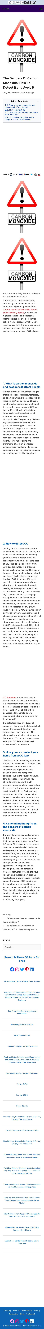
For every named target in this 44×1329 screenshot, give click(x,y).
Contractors (13, 1314)
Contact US (30, 1314)
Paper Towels (22, 1106)
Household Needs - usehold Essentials (22, 1073)
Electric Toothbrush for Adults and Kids (22, 1130)
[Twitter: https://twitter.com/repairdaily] (22, 969)
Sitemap (37, 1311)
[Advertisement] (22, 148)
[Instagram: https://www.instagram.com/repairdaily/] (17, 969)
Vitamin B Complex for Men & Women (22, 1046)
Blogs (8, 914)
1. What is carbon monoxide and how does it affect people (20, 106)
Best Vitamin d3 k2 (22, 1035)
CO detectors (9, 697)
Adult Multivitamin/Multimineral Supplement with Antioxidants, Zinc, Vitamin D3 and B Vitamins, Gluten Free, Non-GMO (22, 1059)
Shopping (7, 1311)
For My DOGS (22, 1095)
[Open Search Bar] (41, 8)
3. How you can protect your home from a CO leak (21, 113)
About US (16, 1311)
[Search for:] (22, 947)
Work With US (27, 1311)
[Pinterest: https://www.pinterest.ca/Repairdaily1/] (26, 969)
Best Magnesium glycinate (22, 1024)
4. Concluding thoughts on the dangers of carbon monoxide (19, 118)
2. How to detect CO (16, 110)
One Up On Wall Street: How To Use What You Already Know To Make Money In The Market (22, 1200)
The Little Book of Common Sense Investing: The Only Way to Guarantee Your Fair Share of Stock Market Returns (22, 1170)
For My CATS (22, 1084)
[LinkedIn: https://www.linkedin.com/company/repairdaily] (31, 969)
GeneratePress (35, 1326)
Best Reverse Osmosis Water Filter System (22, 981)
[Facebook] (12, 969)
